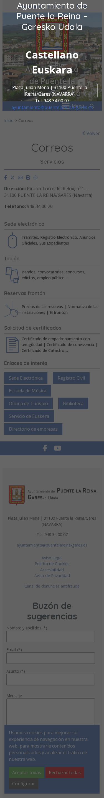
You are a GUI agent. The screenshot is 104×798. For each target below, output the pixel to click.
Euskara (52, 70)
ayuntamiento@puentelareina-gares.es (52, 107)
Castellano (52, 55)
